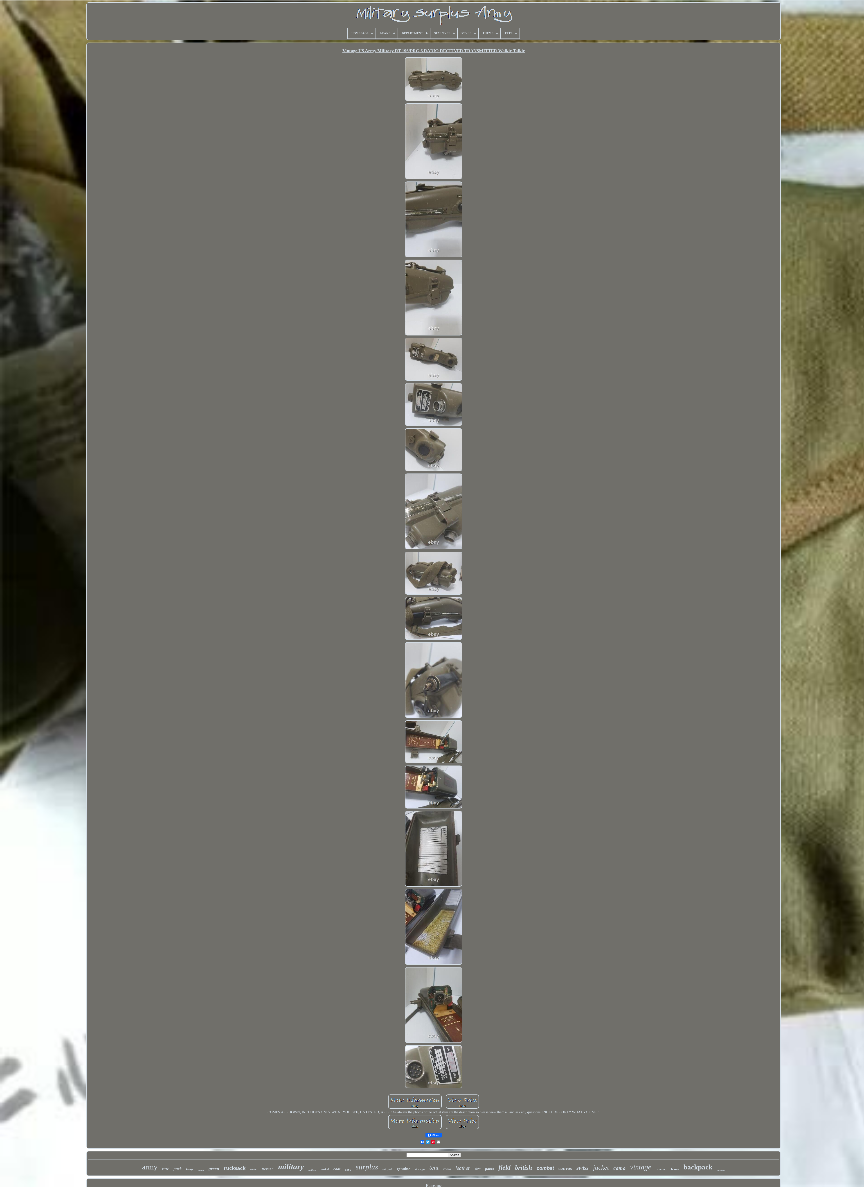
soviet (253, 1169)
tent (434, 1167)
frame (675, 1169)
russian (268, 1169)
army (150, 1167)
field (504, 1167)
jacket (601, 1167)
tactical (325, 1169)
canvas (565, 1168)
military (291, 1166)
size (478, 1169)
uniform (312, 1170)
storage (420, 1169)
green (214, 1168)
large (190, 1169)
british (523, 1167)
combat (545, 1168)
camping (661, 1169)
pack (177, 1168)
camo (619, 1168)
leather (462, 1168)
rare (165, 1168)
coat (336, 1169)
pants (489, 1169)
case (348, 1169)
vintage (640, 1167)
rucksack (235, 1168)
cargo (201, 1170)
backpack (698, 1167)
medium (721, 1170)
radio (447, 1169)
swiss (582, 1167)
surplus (367, 1167)
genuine (403, 1169)
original (387, 1169)
